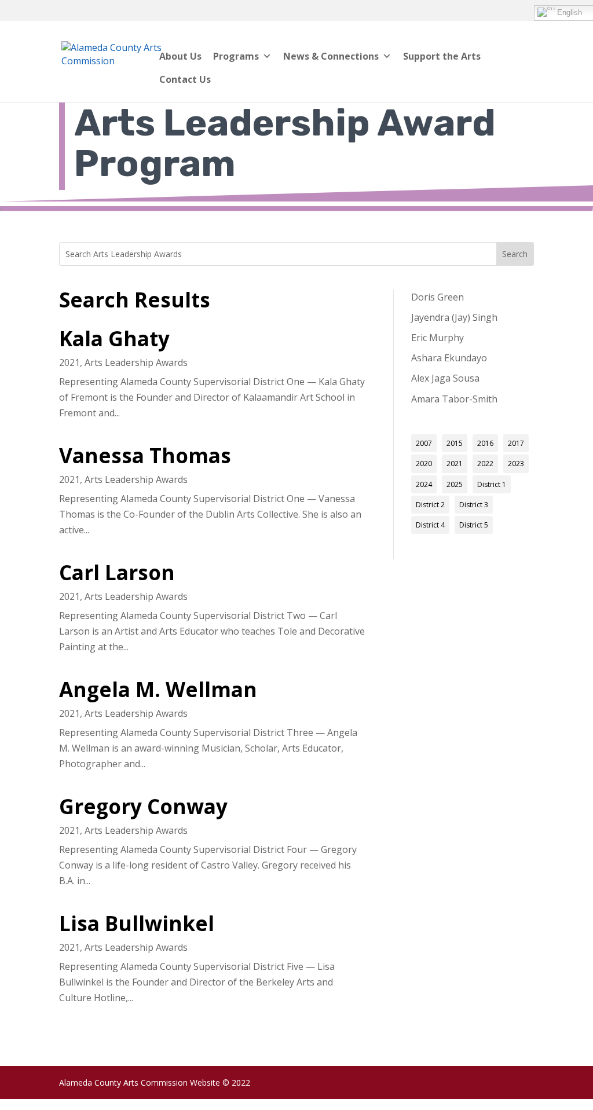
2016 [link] (485, 443)
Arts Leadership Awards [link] (136, 362)
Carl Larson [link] (117, 572)
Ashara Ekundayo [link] (449, 357)
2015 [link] (454, 443)
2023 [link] (516, 463)
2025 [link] (454, 484)
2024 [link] (424, 484)
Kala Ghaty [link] (114, 338)
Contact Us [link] (185, 79)
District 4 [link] (430, 525)
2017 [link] (516, 443)
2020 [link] (424, 463)
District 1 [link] (491, 484)
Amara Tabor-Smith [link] (454, 399)
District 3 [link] (473, 505)
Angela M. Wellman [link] (158, 689)
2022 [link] (485, 463)
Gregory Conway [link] (143, 806)
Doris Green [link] (437, 297)
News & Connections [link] (331, 56)
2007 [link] (424, 443)
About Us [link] (180, 56)
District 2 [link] (430, 505)
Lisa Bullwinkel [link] (136, 923)
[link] (115, 60)
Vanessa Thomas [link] (145, 455)
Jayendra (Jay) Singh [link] (454, 317)
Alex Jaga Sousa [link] (445, 378)
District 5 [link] (473, 525)
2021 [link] (69, 362)
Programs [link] (236, 56)
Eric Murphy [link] (437, 337)
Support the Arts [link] (442, 56)
